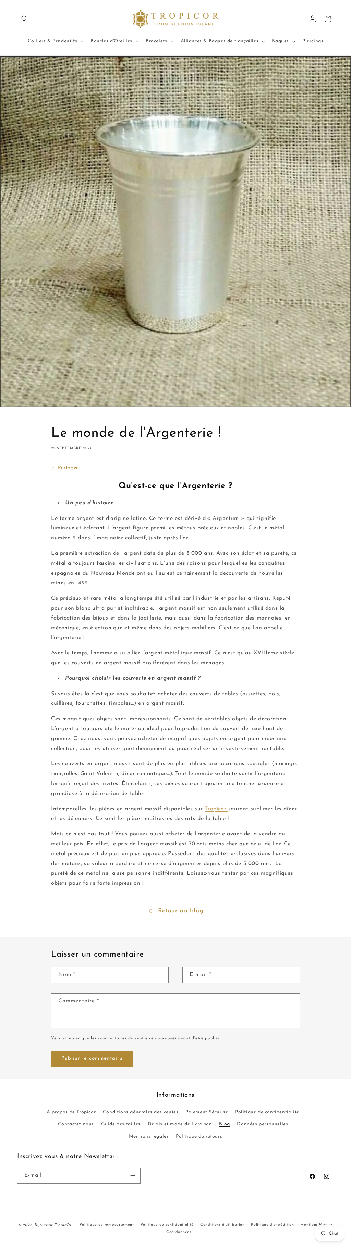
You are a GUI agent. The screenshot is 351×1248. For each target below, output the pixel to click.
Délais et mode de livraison (180, 1124)
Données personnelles (262, 1124)
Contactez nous (76, 1124)
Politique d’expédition (272, 1225)
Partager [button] (68, 468)
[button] (24, 18)
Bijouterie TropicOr (53, 1225)
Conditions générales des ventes (141, 1112)
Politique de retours (199, 1136)
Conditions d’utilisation (222, 1225)
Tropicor (216, 809)
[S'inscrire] (132, 1176)
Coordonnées (178, 1232)
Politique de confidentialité (267, 1112)
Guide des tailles (121, 1124)
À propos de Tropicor (71, 1112)
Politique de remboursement (107, 1225)
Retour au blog (180, 911)
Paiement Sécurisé (206, 1112)
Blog (224, 1124)
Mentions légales (149, 1136)
